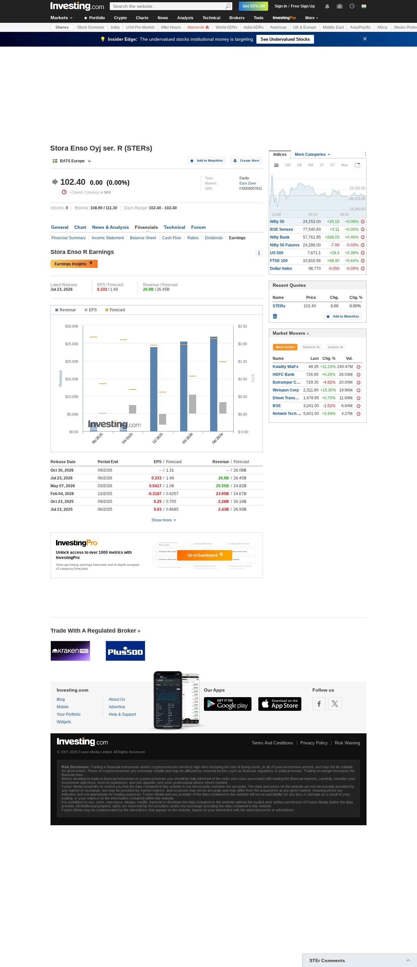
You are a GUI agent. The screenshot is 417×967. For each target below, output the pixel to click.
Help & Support (122, 714)
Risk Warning (347, 742)
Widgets (64, 722)
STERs (279, 306)
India (115, 27)
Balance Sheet (143, 238)
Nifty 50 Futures (285, 245)
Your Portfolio (68, 714)
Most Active (285, 347)
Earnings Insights (70, 264)
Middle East (333, 27)
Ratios (193, 238)
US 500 (276, 253)
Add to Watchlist (210, 160)
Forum (198, 227)
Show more (161, 520)
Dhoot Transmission (291, 398)
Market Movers (289, 333)
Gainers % (311, 347)
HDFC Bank (284, 374)
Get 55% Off (254, 6)
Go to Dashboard (203, 555)
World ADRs (226, 27)
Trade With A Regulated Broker (93, 630)
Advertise (117, 707)
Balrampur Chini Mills (292, 382)
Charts (142, 18)
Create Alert (249, 160)
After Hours (171, 27)
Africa (382, 27)
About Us (117, 699)
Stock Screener (90, 27)
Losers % (335, 347)
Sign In (281, 6)
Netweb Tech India (289, 413)
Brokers (237, 18)
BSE (277, 405)
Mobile (63, 707)
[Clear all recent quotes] (275, 314)
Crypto (120, 18)
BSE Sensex (281, 229)
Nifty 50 (277, 221)
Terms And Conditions (272, 742)
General (59, 227)
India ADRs (254, 27)
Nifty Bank (280, 237)
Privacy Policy (314, 742)
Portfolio (96, 18)
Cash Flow (171, 238)
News (163, 18)
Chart (80, 227)
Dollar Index (281, 268)
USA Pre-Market (140, 27)
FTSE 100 (279, 260)
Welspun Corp (286, 390)
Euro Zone (247, 183)
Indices (280, 154)
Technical (211, 18)
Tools (259, 18)
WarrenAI (196, 27)
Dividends (214, 238)
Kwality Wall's (285, 366)
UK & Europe (304, 27)
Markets (59, 17)
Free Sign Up (303, 6)
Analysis (185, 18)
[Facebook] (318, 703)
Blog (61, 699)
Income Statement (108, 238)
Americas (278, 27)
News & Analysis (110, 227)
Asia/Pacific (360, 27)
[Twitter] (334, 703)
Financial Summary (68, 238)
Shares (62, 27)
